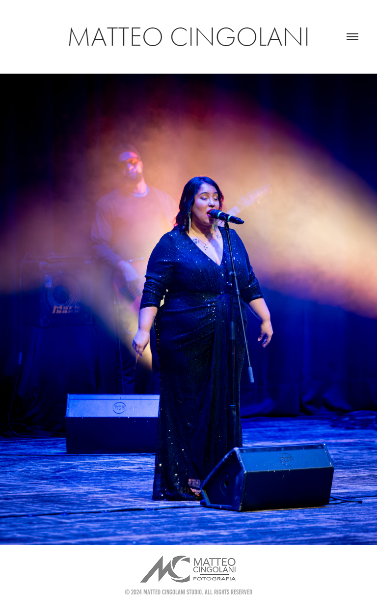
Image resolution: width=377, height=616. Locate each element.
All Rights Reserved (228, 592)
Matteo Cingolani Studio (172, 592)
